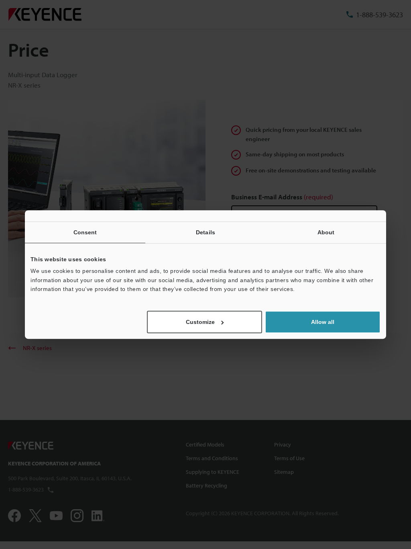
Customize (200, 322)
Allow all (322, 322)
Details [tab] (205, 232)
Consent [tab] (85, 232)
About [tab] (326, 232)
